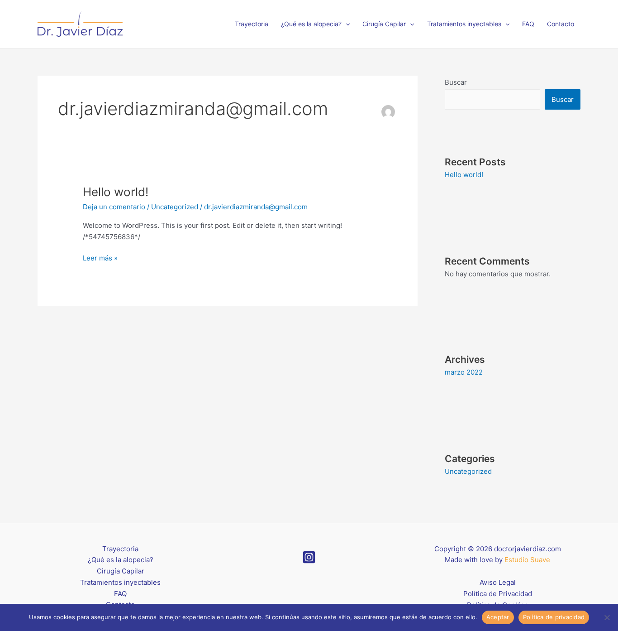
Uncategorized (174, 206)
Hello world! (115, 192)
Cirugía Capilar (384, 24)
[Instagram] (309, 557)
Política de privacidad (554, 617)
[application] (346, 24)
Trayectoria (251, 24)
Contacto (560, 24)
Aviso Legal (498, 582)
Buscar (456, 82)
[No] (606, 617)
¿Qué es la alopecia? (311, 24)
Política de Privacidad (497, 593)
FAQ (528, 24)
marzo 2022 (464, 372)
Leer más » (100, 257)
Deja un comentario (114, 206)
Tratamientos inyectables (464, 24)
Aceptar (497, 617)
